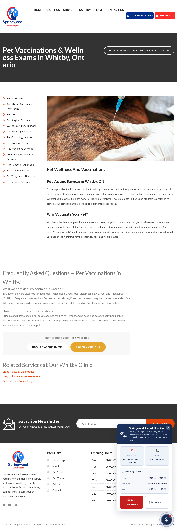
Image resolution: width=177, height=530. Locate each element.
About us (57, 466)
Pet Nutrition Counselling (17, 381)
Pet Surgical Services (18, 120)
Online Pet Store (142, 15)
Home (38, 10)
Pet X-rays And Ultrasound (21, 176)
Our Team (58, 478)
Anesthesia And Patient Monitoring (20, 106)
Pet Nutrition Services (19, 143)
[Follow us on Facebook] (9, 505)
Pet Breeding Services (19, 131)
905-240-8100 (167, 15)
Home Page (59, 460)
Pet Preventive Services (20, 148)
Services (69, 10)
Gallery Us (58, 484)
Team (98, 10)
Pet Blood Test (15, 98)
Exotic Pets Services (18, 170)
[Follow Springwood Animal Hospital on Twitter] (4, 505)
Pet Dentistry (14, 114)
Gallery (85, 10)
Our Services (59, 472)
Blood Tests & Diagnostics (18, 371)
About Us (53, 10)
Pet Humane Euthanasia (20, 164)
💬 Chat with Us (157, 502)
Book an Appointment (47, 347)
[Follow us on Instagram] (15, 505)
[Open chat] (166, 519)
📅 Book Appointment (131, 502)
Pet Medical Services (18, 182)
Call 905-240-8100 (88, 347)
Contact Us (114, 10)
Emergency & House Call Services (21, 157)
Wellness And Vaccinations (21, 125)
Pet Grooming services (19, 137)
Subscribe (160, 423)
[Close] (168, 428)
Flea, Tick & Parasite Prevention (22, 376)
